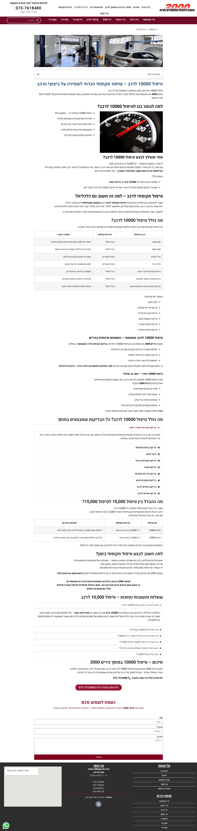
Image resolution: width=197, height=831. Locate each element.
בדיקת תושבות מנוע (146, 480)
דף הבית (146, 7)
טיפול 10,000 (81, 7)
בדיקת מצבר (150, 467)
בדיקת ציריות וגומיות (145, 474)
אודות (136, 7)
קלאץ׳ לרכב (92, 19)
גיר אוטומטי (149, 19)
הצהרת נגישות (164, 788)
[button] (38, 74)
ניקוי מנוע (151, 454)
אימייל (160, 727)
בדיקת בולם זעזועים (146, 447)
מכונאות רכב (96, 7)
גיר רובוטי (121, 19)
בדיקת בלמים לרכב (146, 487)
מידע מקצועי (65, 7)
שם (161, 718)
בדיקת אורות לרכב (147, 493)
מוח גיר (64, 19)
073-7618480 (28, 8)
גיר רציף (134, 19)
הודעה (160, 737)
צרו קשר (104, 13)
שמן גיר (53, 19)
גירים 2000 (153, 29)
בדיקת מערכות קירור (145, 460)
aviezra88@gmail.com (98, 769)
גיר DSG (107, 19)
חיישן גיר (77, 19)
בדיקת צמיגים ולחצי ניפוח (143, 427)
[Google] (98, 804)
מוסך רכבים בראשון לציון (118, 7)
